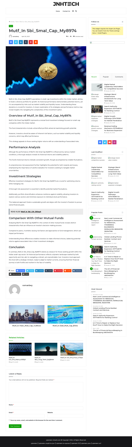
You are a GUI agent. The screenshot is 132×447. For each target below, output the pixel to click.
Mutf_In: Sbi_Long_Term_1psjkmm (44, 358)
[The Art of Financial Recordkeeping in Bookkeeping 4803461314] (97, 272)
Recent (94, 77)
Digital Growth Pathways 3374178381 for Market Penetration (113, 118)
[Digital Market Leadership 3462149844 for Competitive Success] (97, 87)
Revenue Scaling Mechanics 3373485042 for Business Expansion (113, 128)
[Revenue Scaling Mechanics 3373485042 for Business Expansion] (97, 129)
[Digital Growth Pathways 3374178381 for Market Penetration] (97, 119)
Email (11, 412)
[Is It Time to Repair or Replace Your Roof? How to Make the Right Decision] (97, 261)
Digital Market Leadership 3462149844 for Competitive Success (113, 87)
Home (58, 11)
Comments (119, 77)
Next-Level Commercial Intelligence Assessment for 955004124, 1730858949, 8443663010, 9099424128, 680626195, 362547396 (113, 224)
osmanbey (16, 36)
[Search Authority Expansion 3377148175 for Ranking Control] (97, 109)
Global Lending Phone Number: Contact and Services (112, 239)
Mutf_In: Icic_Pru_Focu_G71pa (71, 358)
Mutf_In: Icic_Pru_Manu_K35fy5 (17, 358)
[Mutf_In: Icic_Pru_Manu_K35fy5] (20, 349)
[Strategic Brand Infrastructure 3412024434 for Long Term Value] (97, 97)
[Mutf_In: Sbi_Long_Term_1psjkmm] (46, 349)
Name (11, 405)
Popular (106, 77)
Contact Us (66, 11)
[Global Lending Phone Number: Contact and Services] (97, 240)
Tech (17, 21)
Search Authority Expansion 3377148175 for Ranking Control (112, 108)
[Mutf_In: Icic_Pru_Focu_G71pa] (71, 349)
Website (50, 412)
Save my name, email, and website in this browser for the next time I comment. (36, 420)
